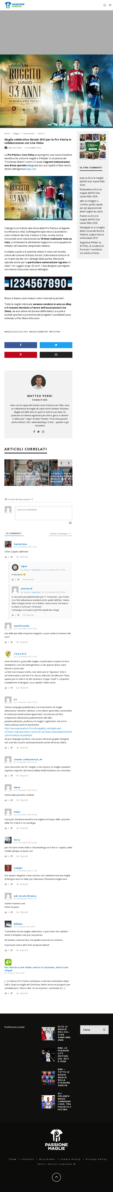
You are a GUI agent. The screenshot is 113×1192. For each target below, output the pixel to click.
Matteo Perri (15, 148)
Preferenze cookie (14, 1027)
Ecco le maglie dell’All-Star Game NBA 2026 (92, 181)
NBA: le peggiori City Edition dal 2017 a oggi (63, 1054)
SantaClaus (36, 570)
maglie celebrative (39, 331)
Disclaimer (47, 1159)
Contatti (28, 1159)
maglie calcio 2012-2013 (17, 331)
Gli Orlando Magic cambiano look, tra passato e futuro (64, 1101)
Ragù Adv (31, 169)
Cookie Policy (71, 1159)
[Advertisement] (56, 32)
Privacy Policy (96, 1159)
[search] (104, 1029)
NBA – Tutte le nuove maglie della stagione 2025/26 (64, 1077)
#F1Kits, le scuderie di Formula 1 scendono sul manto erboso (92, 249)
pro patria (55, 331)
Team (12, 1159)
